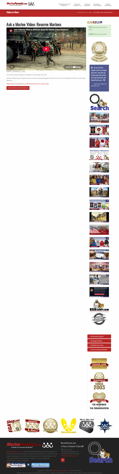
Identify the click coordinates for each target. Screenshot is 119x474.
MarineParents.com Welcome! (64, 4)
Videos (90, 12)
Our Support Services (96, 341)
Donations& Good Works (97, 4)
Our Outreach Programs (97, 336)
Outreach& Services (87, 4)
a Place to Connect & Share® (99, 349)
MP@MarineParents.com (69, 456)
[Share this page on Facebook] (28, 464)
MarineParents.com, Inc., (15, 451)
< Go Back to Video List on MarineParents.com (18, 88)
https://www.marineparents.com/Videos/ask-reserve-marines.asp (28, 84)
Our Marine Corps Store (97, 345)
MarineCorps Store (108, 4)
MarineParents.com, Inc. (61, 470)
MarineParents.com (82, 12)
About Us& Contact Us (77, 4)
